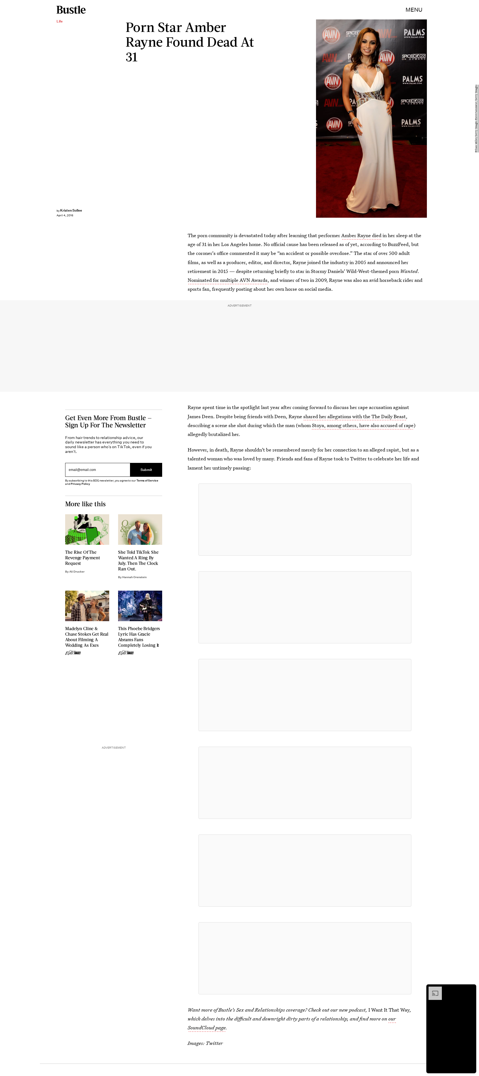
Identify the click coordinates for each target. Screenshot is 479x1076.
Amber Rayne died (361, 235)
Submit (146, 470)
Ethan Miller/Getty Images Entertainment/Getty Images (476, 118)
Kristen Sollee (71, 210)
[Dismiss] (470, 989)
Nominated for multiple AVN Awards (227, 280)
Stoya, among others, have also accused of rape (363, 425)
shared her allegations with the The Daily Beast (354, 416)
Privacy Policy (80, 484)
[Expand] (432, 989)
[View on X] (305, 519)
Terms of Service (147, 480)
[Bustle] (71, 9)
